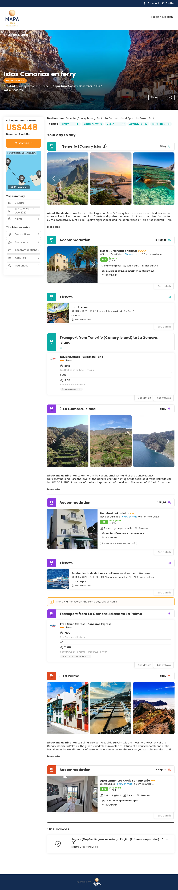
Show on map (132, 254)
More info (53, 227)
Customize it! (24, 143)
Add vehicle (164, 398)
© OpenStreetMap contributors (21, 152)
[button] (54, 178)
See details (164, 326)
